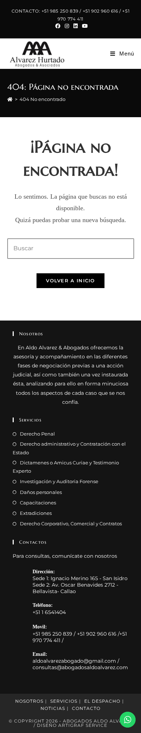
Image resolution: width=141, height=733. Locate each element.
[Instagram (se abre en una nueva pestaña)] (67, 26)
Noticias (52, 708)
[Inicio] (10, 99)
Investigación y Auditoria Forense (59, 481)
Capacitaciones (38, 502)
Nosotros (29, 701)
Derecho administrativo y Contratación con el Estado (69, 448)
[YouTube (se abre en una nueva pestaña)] (84, 26)
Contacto (86, 708)
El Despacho (102, 701)
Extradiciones (36, 513)
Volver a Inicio (70, 280)
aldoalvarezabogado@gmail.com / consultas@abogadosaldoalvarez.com (80, 664)
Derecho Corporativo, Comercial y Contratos (71, 523)
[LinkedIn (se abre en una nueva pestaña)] (75, 26)
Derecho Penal (37, 434)
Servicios (63, 701)
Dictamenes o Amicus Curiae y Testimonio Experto (66, 467)
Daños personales (41, 492)
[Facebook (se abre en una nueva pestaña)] (58, 26)
